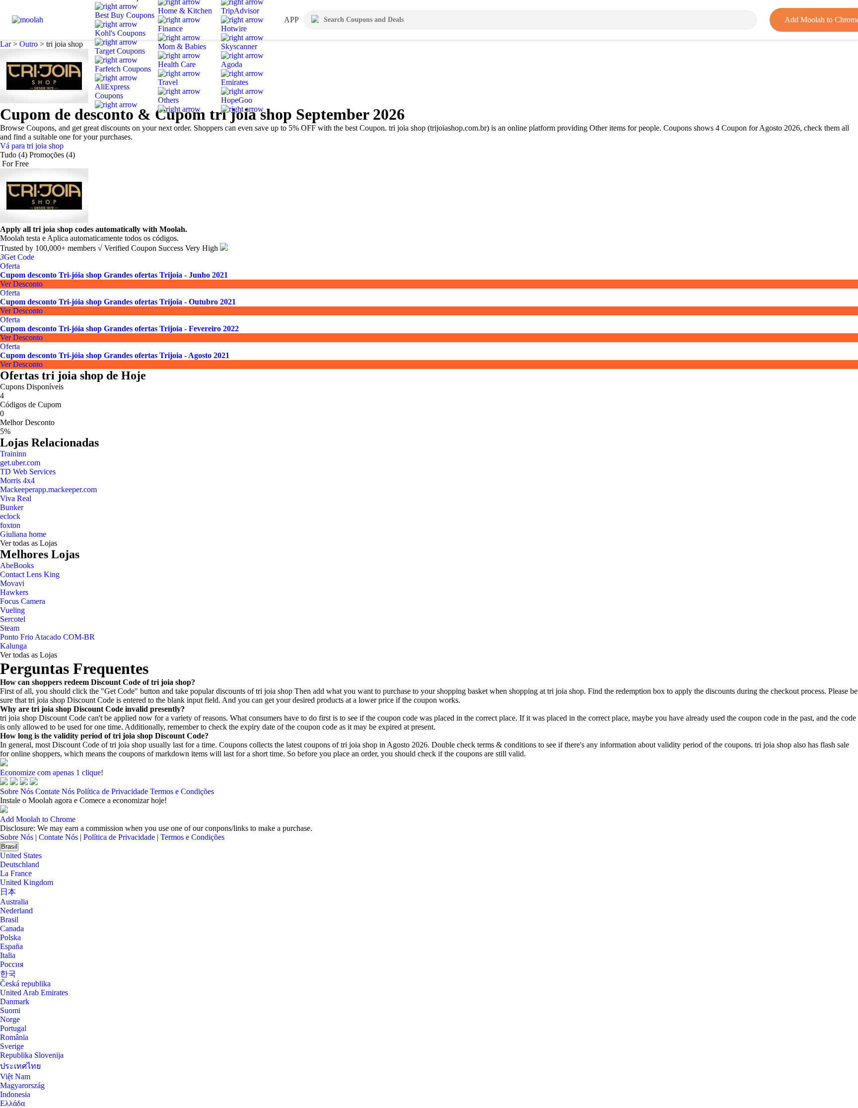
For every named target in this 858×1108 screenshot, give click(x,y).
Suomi (10, 1010)
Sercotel (12, 619)
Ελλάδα (12, 1103)
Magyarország (22, 1085)
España (11, 946)
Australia (14, 901)
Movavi (12, 583)
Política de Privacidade (112, 791)
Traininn (13, 453)
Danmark (14, 1001)
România (14, 1037)
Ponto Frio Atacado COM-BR (47, 637)
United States (21, 855)
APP (291, 19)
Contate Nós (54, 791)
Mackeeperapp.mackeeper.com (48, 489)
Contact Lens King (30, 574)
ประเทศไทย (20, 1066)
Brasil (9, 846)
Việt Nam (15, 1076)
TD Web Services (28, 471)
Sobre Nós (16, 791)
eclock (10, 516)
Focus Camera (22, 601)
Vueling (12, 610)
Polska (10, 937)
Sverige (12, 1046)
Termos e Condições (182, 791)
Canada (12, 928)
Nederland (16, 910)
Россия (11, 964)
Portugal (13, 1028)
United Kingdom (26, 882)
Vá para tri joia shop (32, 146)
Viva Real (15, 498)
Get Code (17, 257)
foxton (10, 525)
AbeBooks (17, 565)
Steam (9, 628)
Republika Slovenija (32, 1055)
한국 (8, 973)
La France (16, 873)
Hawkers (14, 592)
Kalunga (13, 646)
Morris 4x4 (17, 480)
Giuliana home (23, 534)
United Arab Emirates (34, 992)
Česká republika (25, 983)
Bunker (11, 507)
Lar (6, 44)
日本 (8, 891)
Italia (7, 955)
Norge (10, 1019)
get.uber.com (20, 462)
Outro (28, 44)
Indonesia (15, 1094)
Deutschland (19, 864)
